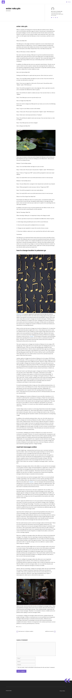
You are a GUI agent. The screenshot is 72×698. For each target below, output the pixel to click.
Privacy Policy (62, 690)
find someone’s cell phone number (26, 631)
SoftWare (20, 626)
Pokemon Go (19, 314)
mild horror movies (49, 631)
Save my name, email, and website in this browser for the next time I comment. (36, 667)
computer (31, 482)
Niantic (31, 336)
